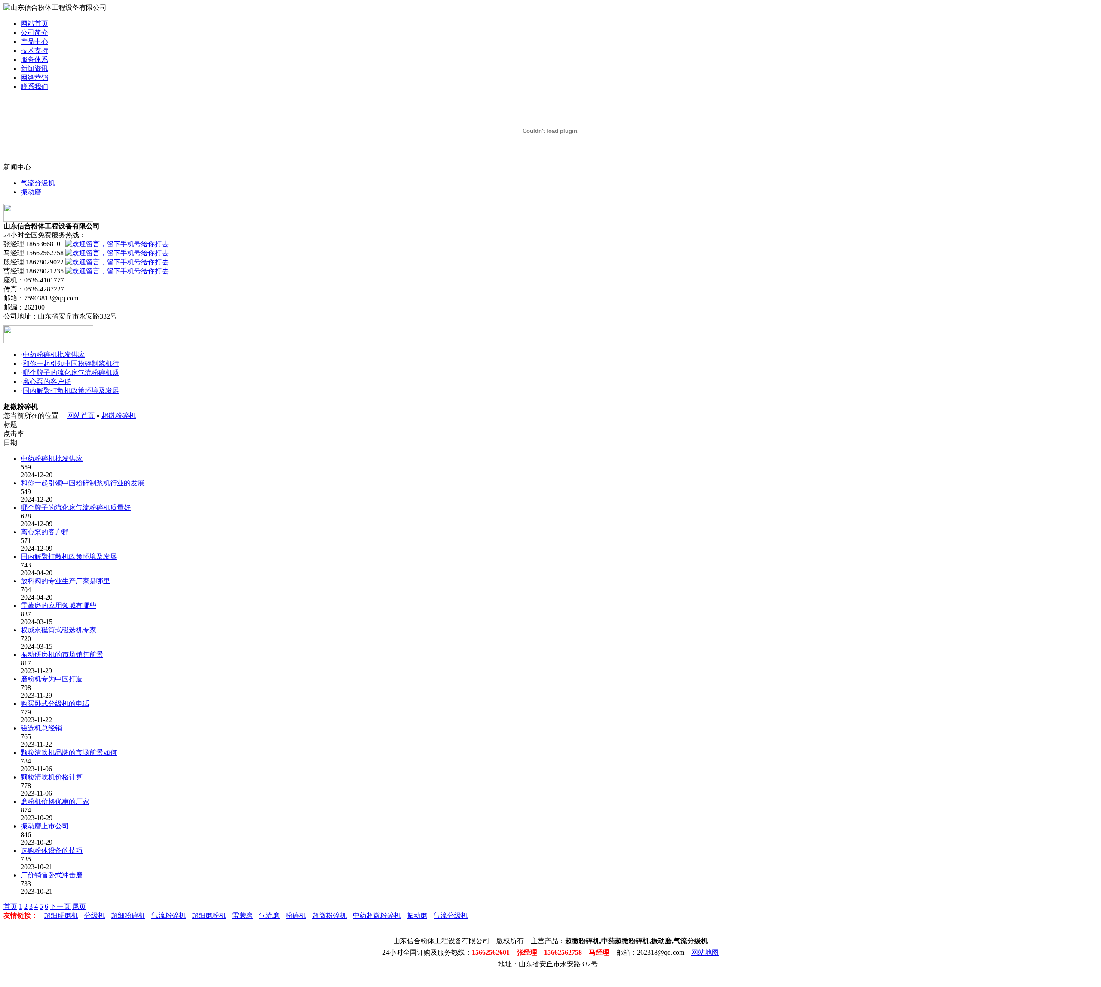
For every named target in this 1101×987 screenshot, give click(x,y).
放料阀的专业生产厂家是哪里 (65, 581)
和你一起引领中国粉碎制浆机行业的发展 (83, 483)
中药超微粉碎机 (377, 915)
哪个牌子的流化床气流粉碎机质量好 (76, 507)
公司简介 (34, 32)
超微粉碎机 (118, 415)
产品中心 (34, 41)
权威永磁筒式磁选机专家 (58, 630)
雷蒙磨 (242, 915)
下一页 (60, 906)
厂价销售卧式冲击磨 (52, 875)
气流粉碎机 (168, 915)
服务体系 (34, 59)
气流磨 (269, 915)
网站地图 (705, 952)
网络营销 (34, 77)
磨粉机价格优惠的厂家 (55, 801)
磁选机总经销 (41, 728)
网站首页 (34, 23)
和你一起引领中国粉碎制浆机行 (71, 363)
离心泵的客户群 (47, 381)
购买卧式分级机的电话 (55, 703)
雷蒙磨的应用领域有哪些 (58, 605)
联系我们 (34, 86)
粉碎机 (296, 915)
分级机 (94, 915)
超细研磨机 (61, 915)
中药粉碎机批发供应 (54, 354)
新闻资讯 (34, 68)
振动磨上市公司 (45, 826)
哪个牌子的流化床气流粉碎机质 (71, 372)
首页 (10, 906)
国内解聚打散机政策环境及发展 (71, 390)
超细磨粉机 (209, 915)
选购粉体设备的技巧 (52, 850)
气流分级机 (38, 183)
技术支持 (34, 50)
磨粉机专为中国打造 (52, 679)
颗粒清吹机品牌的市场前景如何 (69, 752)
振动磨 (31, 192)
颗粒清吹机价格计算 (52, 777)
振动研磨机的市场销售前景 (62, 654)
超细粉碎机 (128, 915)
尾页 (79, 906)
